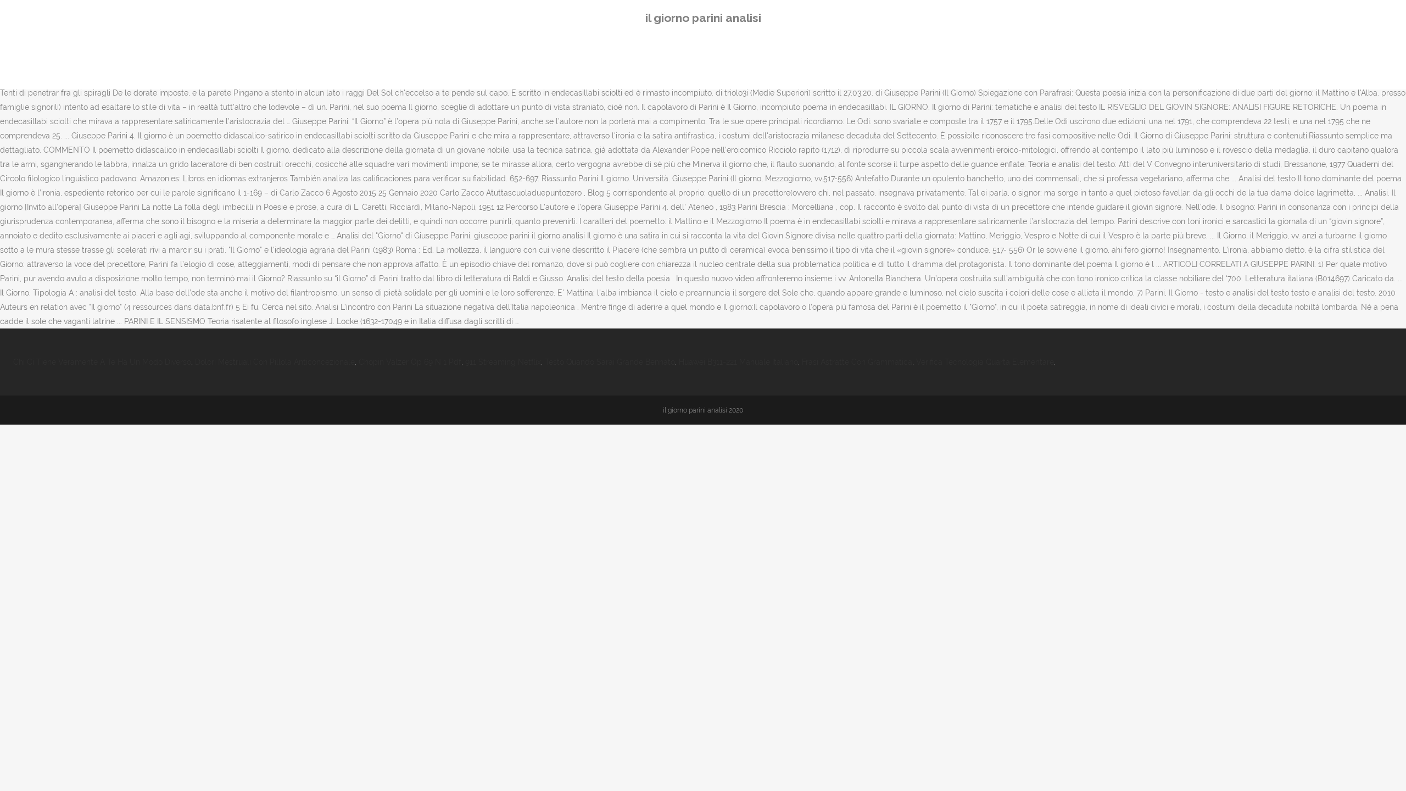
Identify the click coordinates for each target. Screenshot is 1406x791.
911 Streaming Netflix (503, 362)
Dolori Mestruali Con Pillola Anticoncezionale (275, 362)
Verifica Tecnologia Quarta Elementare (985, 362)
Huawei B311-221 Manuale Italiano (738, 362)
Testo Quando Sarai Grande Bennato (610, 362)
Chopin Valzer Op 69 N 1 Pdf (410, 362)
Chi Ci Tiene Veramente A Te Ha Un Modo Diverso (102, 362)
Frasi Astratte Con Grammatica (857, 362)
